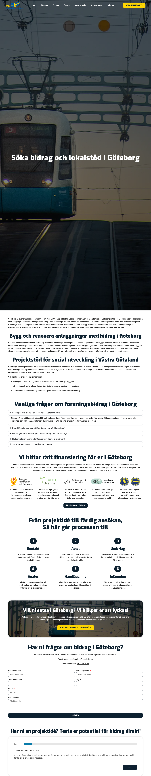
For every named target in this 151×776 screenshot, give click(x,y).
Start (130, 767)
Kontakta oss (96, 5)
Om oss (67, 5)
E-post (11, 688)
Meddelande (13, 697)
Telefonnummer (15, 679)
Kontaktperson (14, 670)
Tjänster (44, 5)
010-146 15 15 (83, 664)
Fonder (56, 5)
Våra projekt (80, 5)
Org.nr (78, 679)
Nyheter (110, 5)
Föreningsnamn (83, 670)
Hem (34, 5)
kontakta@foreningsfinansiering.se (78, 659)
